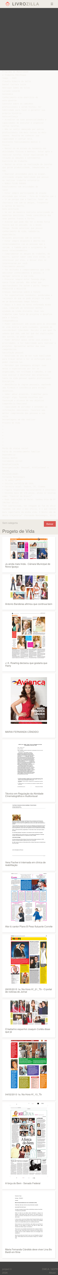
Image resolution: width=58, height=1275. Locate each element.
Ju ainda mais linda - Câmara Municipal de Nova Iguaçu (27, 565)
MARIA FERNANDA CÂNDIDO (22, 731)
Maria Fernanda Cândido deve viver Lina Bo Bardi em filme (28, 1251)
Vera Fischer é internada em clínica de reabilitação (25, 864)
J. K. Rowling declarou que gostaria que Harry (26, 664)
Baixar (49, 524)
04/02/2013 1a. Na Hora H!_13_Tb (23, 1094)
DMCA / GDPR (50, 1269)
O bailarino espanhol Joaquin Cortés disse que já (27, 1030)
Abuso (52, 1272)
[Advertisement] (29, 39)
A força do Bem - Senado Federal (22, 1183)
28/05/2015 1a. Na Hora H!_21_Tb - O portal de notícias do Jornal (28, 990)
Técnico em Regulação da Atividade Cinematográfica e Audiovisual (24, 795)
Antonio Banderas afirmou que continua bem (28, 604)
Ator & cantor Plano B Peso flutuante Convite (28, 926)
